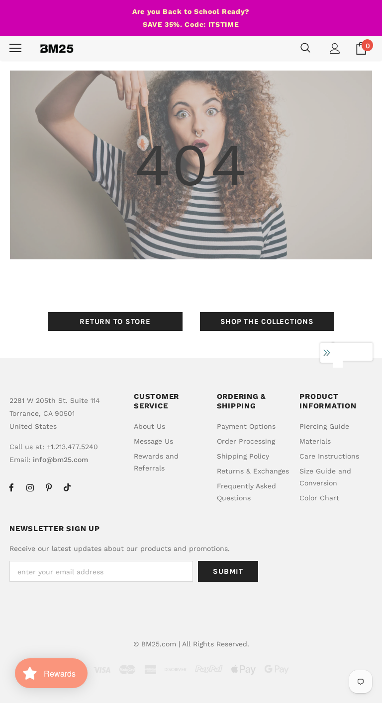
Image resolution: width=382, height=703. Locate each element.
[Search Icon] (305, 48)
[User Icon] (335, 48)
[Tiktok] (67, 487)
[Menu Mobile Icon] (15, 48)
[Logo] (56, 48)
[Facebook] (11, 487)
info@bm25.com (60, 460)
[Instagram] (30, 487)
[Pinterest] (49, 487)
